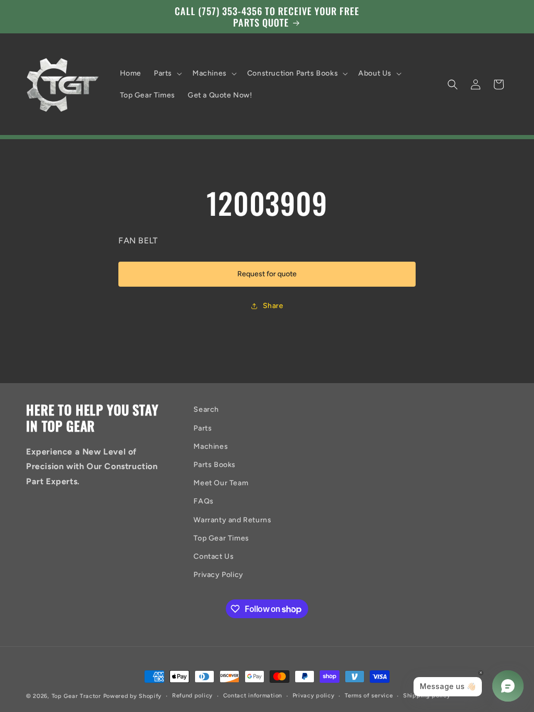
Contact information (252, 695)
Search (206, 409)
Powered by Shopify (132, 696)
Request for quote (267, 273)
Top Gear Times (221, 538)
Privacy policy (314, 695)
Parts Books (214, 464)
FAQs (203, 501)
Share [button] (273, 305)
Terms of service (369, 695)
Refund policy (192, 695)
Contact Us (213, 556)
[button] (167, 73)
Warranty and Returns (232, 519)
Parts (202, 428)
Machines (210, 446)
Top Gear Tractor (76, 696)
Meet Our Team (220, 482)
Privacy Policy (218, 574)
